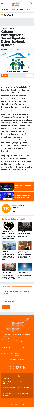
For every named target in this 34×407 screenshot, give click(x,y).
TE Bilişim (21, 404)
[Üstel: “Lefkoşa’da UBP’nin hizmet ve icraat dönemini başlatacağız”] (25, 226)
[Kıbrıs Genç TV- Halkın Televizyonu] (16, 3)
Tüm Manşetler (24, 387)
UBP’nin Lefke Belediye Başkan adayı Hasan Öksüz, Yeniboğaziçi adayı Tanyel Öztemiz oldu (8, 275)
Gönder (5, 307)
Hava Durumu (24, 376)
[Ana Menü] (2, 3)
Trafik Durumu (24, 382)
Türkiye (20, 9)
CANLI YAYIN (8, 15)
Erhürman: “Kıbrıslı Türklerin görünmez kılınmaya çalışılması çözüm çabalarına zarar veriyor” (24, 254)
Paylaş (6, 75)
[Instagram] (17, 367)
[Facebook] (10, 367)
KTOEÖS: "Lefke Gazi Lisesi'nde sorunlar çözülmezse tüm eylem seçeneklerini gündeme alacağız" (8, 235)
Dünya (27, 9)
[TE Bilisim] (6, 208)
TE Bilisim (15, 207)
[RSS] (23, 367)
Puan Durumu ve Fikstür (9, 388)
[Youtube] (20, 367)
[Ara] (31, 3)
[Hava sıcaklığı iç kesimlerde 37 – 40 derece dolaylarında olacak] (25, 267)
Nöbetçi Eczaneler (6, 377)
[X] (13, 367)
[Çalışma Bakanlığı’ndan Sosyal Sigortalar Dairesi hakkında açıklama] (17, 63)
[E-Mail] (13, 211)
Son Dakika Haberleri (7, 394)
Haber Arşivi (24, 393)
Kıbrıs (13, 9)
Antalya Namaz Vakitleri (9, 383)
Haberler (4, 9)
